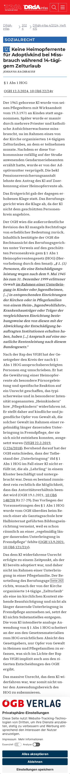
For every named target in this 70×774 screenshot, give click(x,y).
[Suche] (54, 7)
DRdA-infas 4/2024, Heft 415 (49, 27)
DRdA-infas (7, 27)
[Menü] (62, 7)
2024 (24, 27)
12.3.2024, (28, 91)
